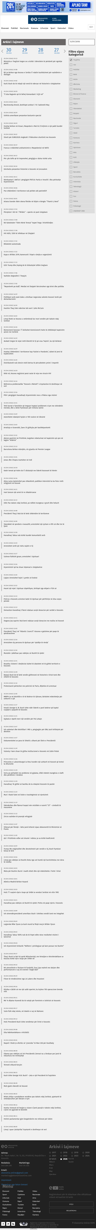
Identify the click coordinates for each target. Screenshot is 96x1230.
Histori (20, 1208)
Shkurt (52, 1162)
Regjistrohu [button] (71, 1211)
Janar (51, 1159)
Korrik (71, 1159)
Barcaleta (36, 1208)
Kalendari (62, 28)
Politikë (14, 28)
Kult (19, 1198)
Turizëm (21, 1205)
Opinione (21, 1194)
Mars (51, 1165)
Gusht (71, 1162)
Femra (4, 1215)
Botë (34, 1205)
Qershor (52, 1174)
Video (71, 28)
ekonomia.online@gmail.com (14, 1173)
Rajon (4, 1208)
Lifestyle (44, 28)
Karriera (35, 1215)
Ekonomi (5, 28)
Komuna (34, 28)
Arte (34, 1198)
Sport (52, 28)
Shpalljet (21, 1215)
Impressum (6, 1180)
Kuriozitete (6, 1205)
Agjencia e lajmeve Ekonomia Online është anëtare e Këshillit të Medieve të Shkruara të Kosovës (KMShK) (44, 1226)
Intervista (21, 1211)
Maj (50, 1171)
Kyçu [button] (71, 1204)
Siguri (20, 1201)
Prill (51, 1168)
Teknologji (36, 1211)
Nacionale (24, 28)
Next (64, 51)
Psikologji (6, 1211)
